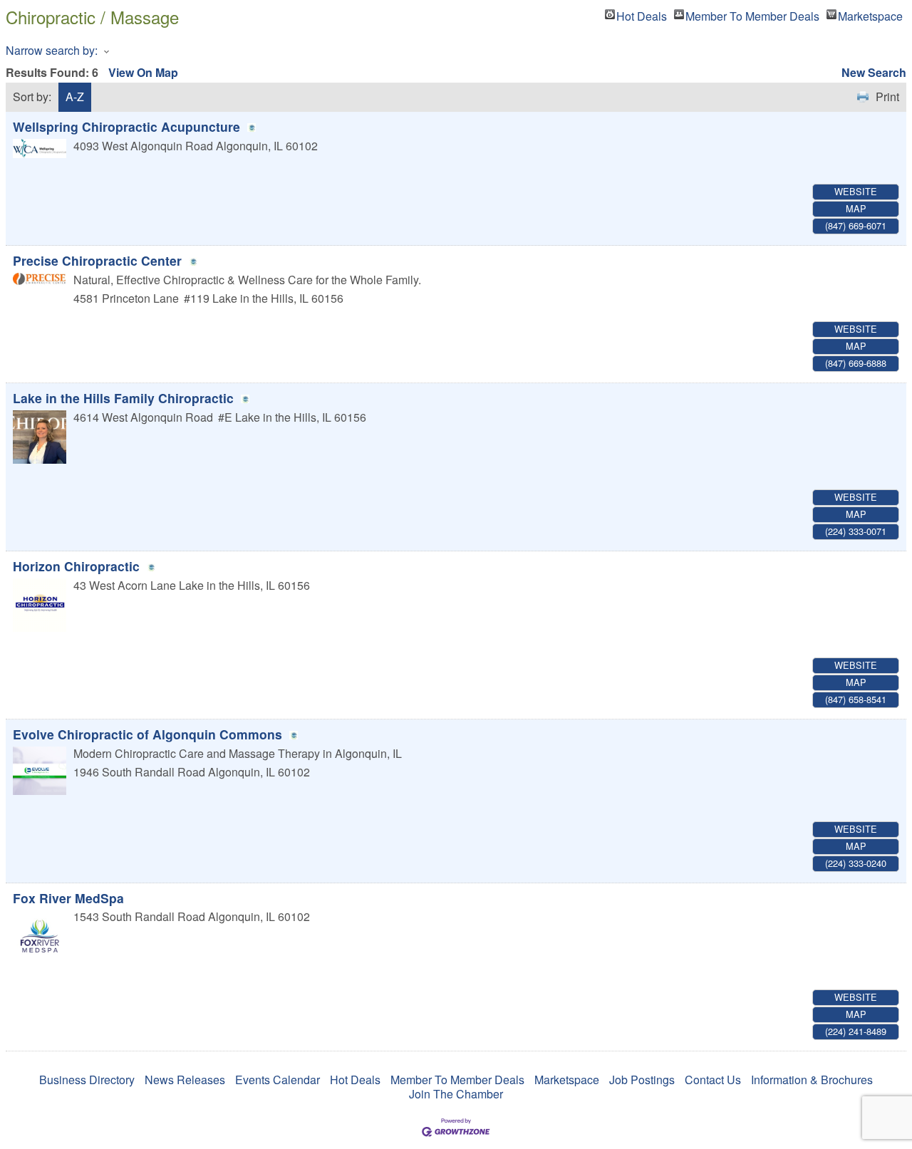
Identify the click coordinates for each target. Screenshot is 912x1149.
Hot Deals (641, 14)
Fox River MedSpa (68, 898)
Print (887, 96)
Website (855, 191)
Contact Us (713, 1079)
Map (856, 208)
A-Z (75, 96)
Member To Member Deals (752, 14)
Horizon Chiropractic (76, 566)
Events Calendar (277, 1079)
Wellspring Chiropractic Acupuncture (126, 126)
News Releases (185, 1079)
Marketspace (870, 14)
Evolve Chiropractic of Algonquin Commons (147, 734)
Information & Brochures (812, 1079)
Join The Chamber (456, 1094)
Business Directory (87, 1079)
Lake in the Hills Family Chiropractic (123, 398)
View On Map (143, 72)
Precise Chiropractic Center (97, 260)
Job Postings (642, 1079)
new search (873, 72)
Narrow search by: (52, 50)
